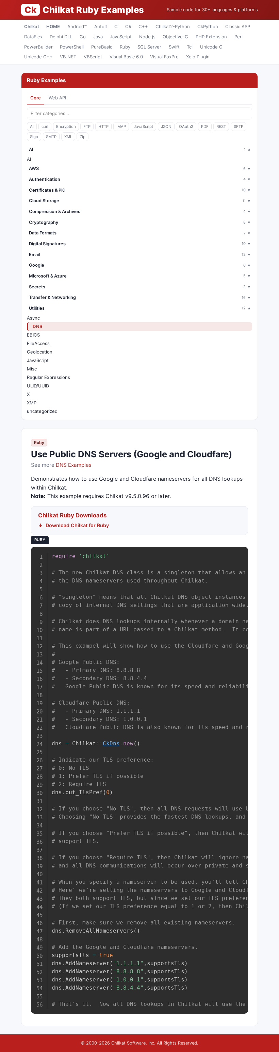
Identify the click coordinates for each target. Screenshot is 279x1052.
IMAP (121, 126)
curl (45, 126)
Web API (57, 97)
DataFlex (33, 36)
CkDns (111, 743)
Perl (238, 36)
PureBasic (101, 47)
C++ (143, 26)
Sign (34, 136)
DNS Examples (74, 465)
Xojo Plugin (198, 56)
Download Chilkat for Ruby (77, 525)
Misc (32, 368)
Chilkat (31, 26)
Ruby (125, 47)
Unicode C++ (38, 56)
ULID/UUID (38, 385)
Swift (174, 47)
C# (128, 26)
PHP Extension (211, 36)
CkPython (207, 26)
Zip (82, 136)
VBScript (93, 56)
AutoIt (100, 26)
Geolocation (39, 352)
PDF (205, 126)
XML (68, 136)
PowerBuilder (38, 47)
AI (32, 126)
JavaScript (121, 36)
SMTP (51, 136)
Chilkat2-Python (172, 26)
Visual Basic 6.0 (126, 56)
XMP (31, 402)
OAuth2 (186, 126)
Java (98, 36)
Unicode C (211, 47)
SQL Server (149, 47)
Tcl (190, 47)
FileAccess (38, 343)
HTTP (103, 126)
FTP (87, 126)
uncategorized (42, 411)
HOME (53, 26)
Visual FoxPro (164, 56)
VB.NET (68, 56)
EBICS (33, 335)
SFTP (238, 126)
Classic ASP (237, 26)
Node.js (147, 36)
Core (35, 97)
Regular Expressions (48, 377)
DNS (38, 326)
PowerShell (72, 47)
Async (33, 318)
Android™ (77, 26)
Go (83, 36)
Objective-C (175, 36)
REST (221, 126)
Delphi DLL (61, 36)
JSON (166, 126)
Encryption (66, 126)
